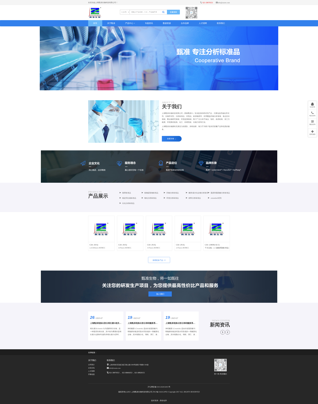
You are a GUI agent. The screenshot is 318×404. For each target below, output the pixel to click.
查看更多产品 (158, 260)
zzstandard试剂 (216, 198)
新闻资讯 (220, 325)
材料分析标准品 (195, 198)
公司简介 (91, 365)
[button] (222, 332)
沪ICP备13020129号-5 (160, 392)
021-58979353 (208, 3)
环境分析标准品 (172, 198)
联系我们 (221, 23)
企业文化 (91, 368)
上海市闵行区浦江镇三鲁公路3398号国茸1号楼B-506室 (129, 365)
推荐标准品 (126, 193)
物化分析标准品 (150, 198)
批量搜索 (173, 12)
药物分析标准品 (172, 193)
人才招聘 (203, 23)
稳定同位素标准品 (129, 198)
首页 (97, 23)
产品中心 (129, 23)
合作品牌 (185, 23)
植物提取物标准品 (151, 193)
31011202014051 (162, 387)
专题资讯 (149, 23)
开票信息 (91, 374)
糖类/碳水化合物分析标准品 (199, 193)
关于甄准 (111, 23)
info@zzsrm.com (224, 3)
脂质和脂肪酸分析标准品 (220, 193)
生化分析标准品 (128, 203)
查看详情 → (171, 139)
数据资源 (167, 23)
